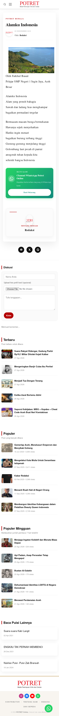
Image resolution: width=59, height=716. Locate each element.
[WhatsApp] (38, 696)
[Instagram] (21, 696)
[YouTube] (32, 696)
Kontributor (12, 702)
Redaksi (23, 35)
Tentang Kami (30, 702)
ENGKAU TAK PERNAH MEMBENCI (23, 647)
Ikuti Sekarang (29, 192)
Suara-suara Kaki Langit (17, 631)
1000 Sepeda (29, 707)
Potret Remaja (15, 19)
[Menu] (10, 4)
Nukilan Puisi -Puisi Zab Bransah (21, 663)
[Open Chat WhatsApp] (49, 708)
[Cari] (4, 4)
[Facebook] (26, 696)
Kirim (8, 315)
